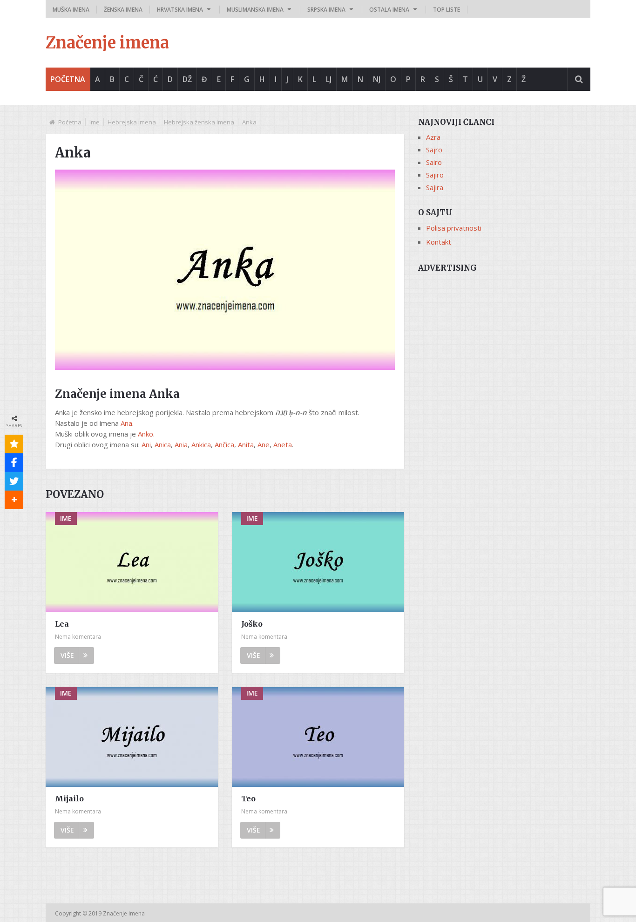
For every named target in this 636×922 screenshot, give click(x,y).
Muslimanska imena (255, 10)
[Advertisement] (504, 343)
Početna (67, 79)
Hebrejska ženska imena (199, 122)
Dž (187, 79)
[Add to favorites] (14, 444)
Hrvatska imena (180, 10)
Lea (62, 623)
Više (67, 655)
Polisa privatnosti (453, 227)
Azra (433, 137)
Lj (329, 79)
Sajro (434, 149)
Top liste (446, 10)
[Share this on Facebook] (14, 462)
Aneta (282, 444)
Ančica (224, 444)
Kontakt (438, 241)
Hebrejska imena (132, 122)
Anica (163, 444)
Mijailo (69, 798)
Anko (145, 433)
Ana (126, 423)
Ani (146, 444)
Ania (181, 444)
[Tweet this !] (14, 481)
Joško (252, 623)
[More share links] (14, 500)
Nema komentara (78, 637)
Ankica (201, 444)
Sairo (434, 162)
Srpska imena (326, 10)
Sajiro (435, 174)
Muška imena (71, 10)
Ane (263, 444)
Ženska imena (123, 10)
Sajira (434, 187)
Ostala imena (389, 10)
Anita (246, 444)
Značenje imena (107, 43)
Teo (248, 798)
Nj (376, 79)
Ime (94, 122)
